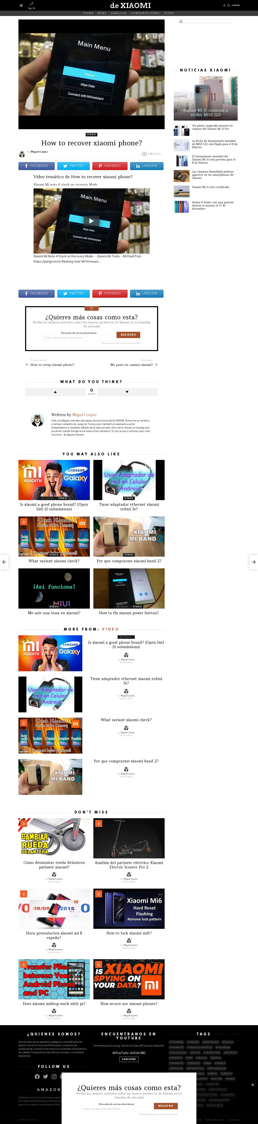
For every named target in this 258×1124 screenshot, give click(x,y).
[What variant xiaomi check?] (54, 536)
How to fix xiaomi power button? (129, 613)
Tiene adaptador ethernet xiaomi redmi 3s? (129, 506)
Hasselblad (224, 1047)
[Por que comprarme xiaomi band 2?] (129, 536)
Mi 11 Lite (202, 1058)
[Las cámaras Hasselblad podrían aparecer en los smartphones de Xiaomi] (182, 176)
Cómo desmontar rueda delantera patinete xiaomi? (54, 864)
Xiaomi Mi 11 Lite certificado (210, 187)
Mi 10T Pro (177, 1058)
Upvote (55, 392)
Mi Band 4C (177, 1063)
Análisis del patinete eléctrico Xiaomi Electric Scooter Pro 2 (129, 864)
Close (252, 1085)
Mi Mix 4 (221, 1063)
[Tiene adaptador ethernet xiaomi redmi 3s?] (129, 480)
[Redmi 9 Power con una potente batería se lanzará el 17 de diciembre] (182, 207)
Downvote (127, 392)
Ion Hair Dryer (179, 1053)
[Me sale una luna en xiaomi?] (54, 588)
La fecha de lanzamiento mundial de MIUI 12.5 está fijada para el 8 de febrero (215, 144)
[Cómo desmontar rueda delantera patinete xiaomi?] (54, 838)
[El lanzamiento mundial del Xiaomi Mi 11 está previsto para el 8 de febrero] (182, 161)
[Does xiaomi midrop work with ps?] (54, 979)
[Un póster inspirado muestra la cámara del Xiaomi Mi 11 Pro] (182, 130)
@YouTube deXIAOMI (129, 1053)
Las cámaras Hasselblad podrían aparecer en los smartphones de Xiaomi (212, 175)
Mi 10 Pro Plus (213, 1053)
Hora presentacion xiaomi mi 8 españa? (54, 935)
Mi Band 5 (195, 1063)
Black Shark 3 (211, 1042)
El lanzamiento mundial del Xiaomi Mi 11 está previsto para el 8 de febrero (214, 159)
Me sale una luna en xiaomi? (54, 613)
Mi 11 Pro (217, 1058)
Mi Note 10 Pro (196, 1068)
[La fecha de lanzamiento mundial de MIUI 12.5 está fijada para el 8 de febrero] (182, 145)
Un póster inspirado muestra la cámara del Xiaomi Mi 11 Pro (212, 127)
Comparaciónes (145, 13)
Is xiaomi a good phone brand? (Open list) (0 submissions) (54, 506)
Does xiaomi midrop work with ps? (54, 1003)
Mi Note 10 (177, 1068)
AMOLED (194, 1042)
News (102, 13)
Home (88, 13)
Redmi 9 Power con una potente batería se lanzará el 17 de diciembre (213, 205)
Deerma (228, 1042)
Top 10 (31, 8)
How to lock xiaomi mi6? (129, 933)
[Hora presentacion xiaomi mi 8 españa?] (54, 909)
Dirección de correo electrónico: (79, 333)
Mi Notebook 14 (218, 1068)
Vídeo (169, 13)
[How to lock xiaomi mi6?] (129, 909)
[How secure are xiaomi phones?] (129, 979)
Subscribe (129, 1059)
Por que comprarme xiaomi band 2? (129, 561)
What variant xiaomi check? (54, 561)
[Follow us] (224, 5)
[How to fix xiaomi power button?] (129, 588)
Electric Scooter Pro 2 (200, 1047)
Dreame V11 (177, 1047)
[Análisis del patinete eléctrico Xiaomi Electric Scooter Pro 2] (129, 838)
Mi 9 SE (196, 1053)
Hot (23, 521)
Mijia (208, 1063)
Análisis (119, 13)
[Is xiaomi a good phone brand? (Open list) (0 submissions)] (54, 480)
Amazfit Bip (177, 1042)
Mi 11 (190, 1058)
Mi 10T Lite (231, 1053)
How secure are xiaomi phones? (128, 1003)
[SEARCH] (228, 5)
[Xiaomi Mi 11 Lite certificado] (182, 191)
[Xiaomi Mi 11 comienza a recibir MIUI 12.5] (206, 98)
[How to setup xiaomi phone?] (4, 562)
